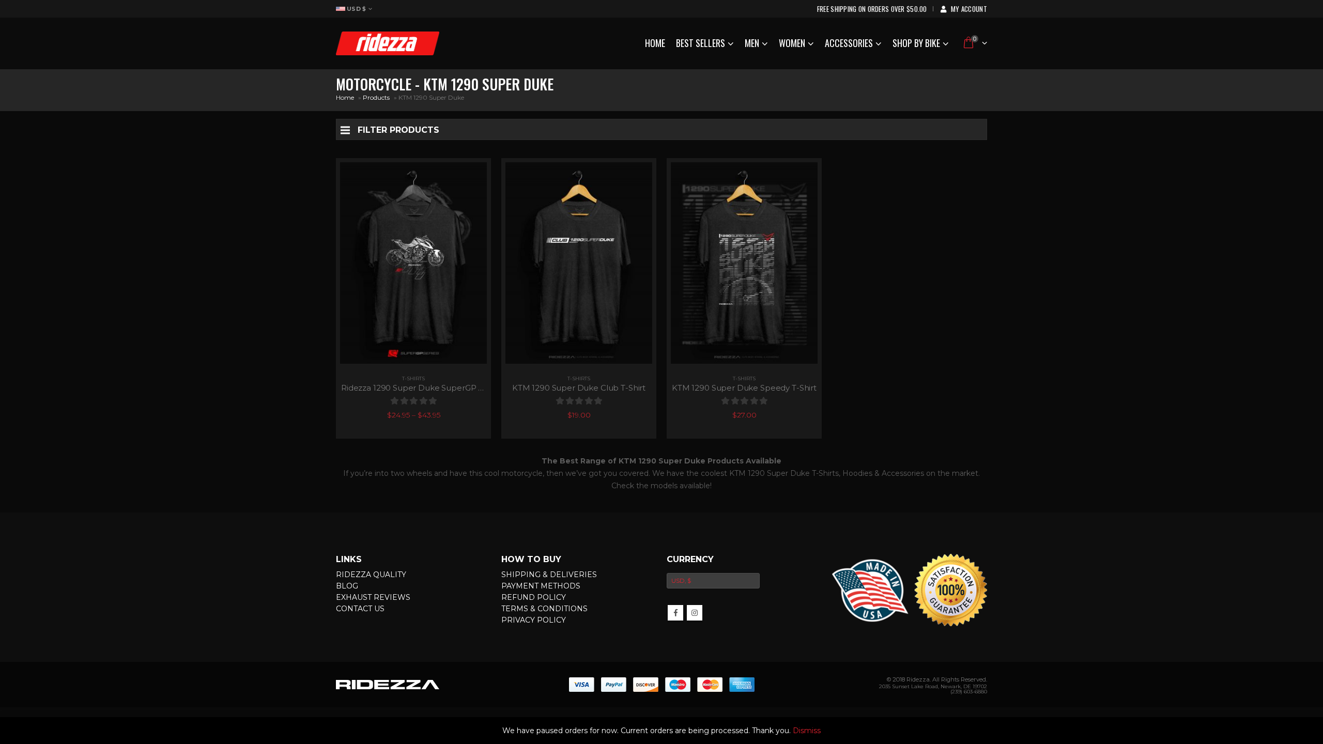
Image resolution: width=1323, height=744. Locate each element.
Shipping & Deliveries (549, 574)
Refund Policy (533, 597)
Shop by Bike (916, 43)
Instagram (694, 613)
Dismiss (807, 730)
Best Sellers (700, 43)
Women (792, 43)
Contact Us (360, 608)
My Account (969, 9)
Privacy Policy (533, 620)
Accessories (849, 43)
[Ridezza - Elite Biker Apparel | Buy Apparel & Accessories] (387, 43)
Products (376, 97)
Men (752, 43)
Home (655, 43)
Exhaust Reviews (373, 597)
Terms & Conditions (544, 608)
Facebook (675, 613)
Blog (347, 586)
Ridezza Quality (371, 574)
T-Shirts (413, 378)
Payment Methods (540, 586)
